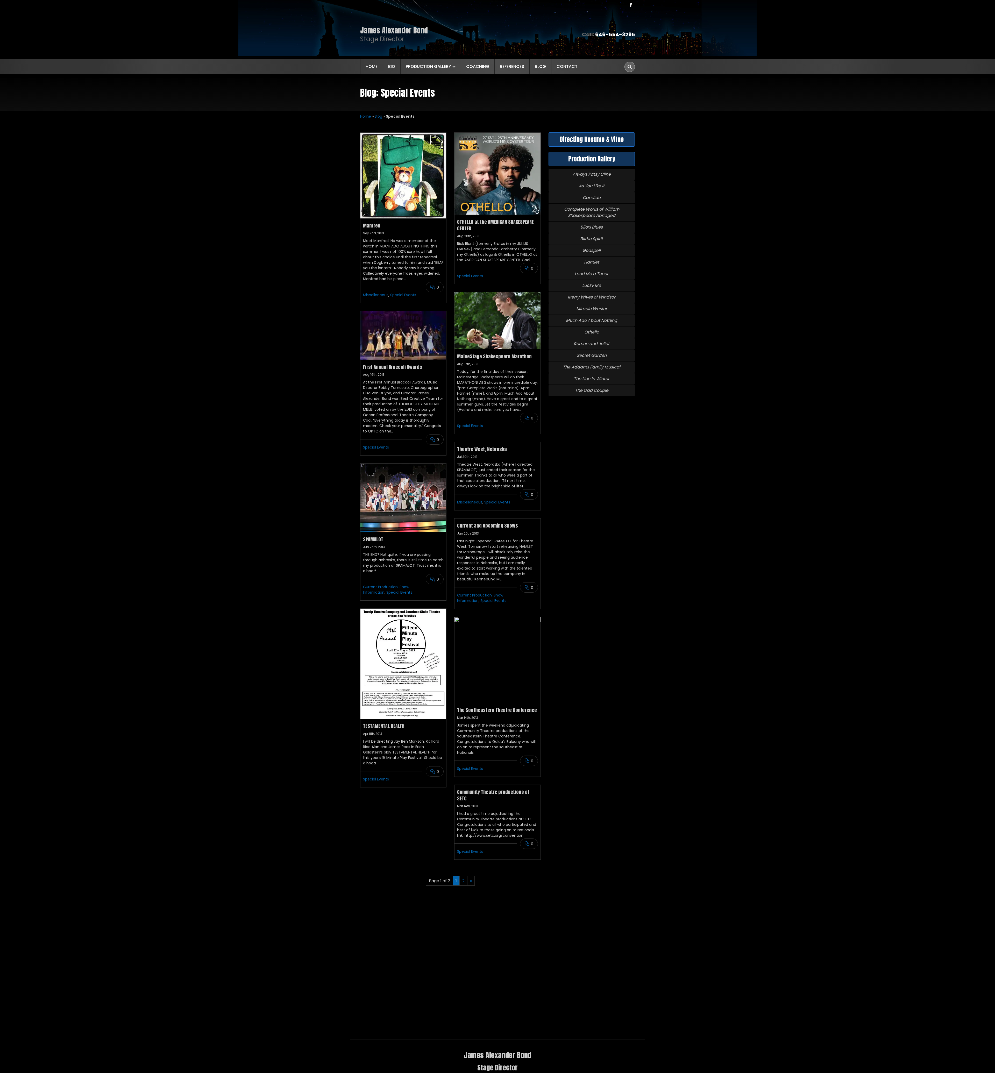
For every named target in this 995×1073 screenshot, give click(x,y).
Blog (540, 66)
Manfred (371, 225)
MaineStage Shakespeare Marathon (494, 356)
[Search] (629, 67)
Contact (567, 66)
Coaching (477, 66)
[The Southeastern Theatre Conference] (497, 660)
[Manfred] (403, 175)
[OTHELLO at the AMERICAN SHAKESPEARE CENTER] (497, 174)
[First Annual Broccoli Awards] (403, 335)
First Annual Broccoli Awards (392, 367)
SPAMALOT (373, 539)
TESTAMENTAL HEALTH (383, 725)
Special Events (403, 294)
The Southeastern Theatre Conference (497, 710)
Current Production (380, 586)
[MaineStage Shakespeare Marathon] (497, 320)
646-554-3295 (615, 34)
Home (372, 66)
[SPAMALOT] (403, 498)
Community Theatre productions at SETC (493, 795)
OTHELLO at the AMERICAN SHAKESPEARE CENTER (495, 225)
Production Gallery (428, 66)
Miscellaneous (375, 294)
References (512, 66)
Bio (391, 66)
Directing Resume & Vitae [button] (592, 139)
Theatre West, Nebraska (482, 449)
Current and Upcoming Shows (487, 525)
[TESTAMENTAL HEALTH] (403, 664)
